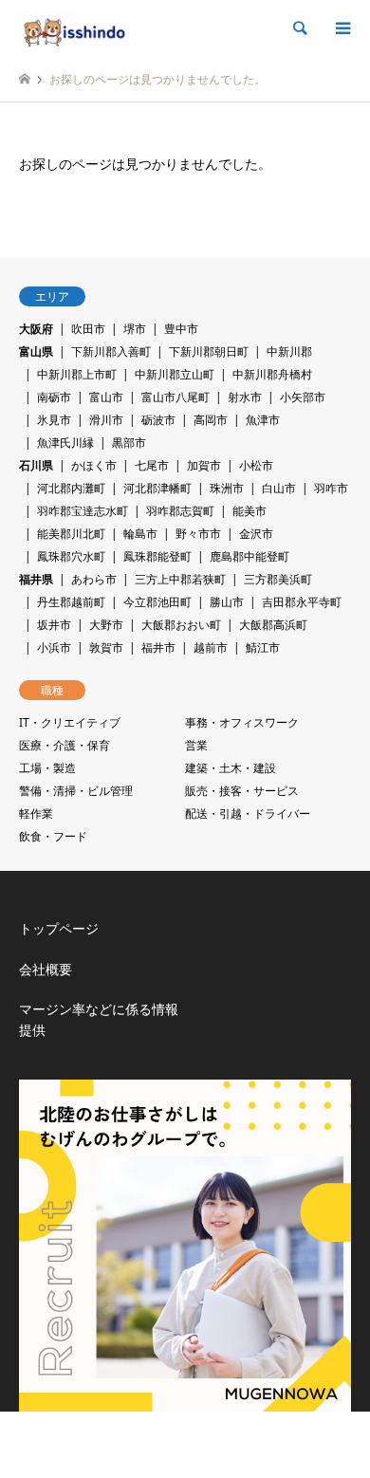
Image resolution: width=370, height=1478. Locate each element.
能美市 (249, 511)
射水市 (245, 397)
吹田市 (88, 329)
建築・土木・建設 (230, 768)
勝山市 (227, 602)
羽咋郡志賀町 (180, 511)
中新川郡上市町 (77, 374)
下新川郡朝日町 (209, 351)
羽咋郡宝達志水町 (82, 511)
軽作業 (36, 813)
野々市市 (198, 534)
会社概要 (45, 969)
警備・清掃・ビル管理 (76, 791)
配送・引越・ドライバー (247, 813)
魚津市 (263, 420)
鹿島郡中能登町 (249, 556)
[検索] (298, 28)
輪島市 (140, 534)
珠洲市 (227, 488)
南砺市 (54, 397)
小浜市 (54, 647)
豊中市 (181, 329)
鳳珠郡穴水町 (71, 556)
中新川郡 (289, 351)
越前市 (211, 647)
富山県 (36, 351)
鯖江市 (263, 647)
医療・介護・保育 (64, 745)
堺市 (134, 329)
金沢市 (256, 534)
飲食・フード (53, 836)
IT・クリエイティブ (69, 722)
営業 (196, 745)
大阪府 (36, 329)
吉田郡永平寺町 (302, 602)
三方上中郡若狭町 (180, 579)
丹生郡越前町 (71, 602)
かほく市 (94, 465)
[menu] (341, 28)
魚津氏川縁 (65, 442)
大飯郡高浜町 (273, 625)
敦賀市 (106, 647)
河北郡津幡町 (157, 488)
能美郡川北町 (71, 534)
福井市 (158, 647)
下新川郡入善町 (111, 351)
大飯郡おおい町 (181, 625)
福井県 (36, 579)
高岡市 (211, 420)
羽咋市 (331, 488)
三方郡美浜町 (278, 579)
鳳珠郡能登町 (157, 556)
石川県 (36, 465)
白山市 (279, 488)
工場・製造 (47, 768)
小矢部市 (302, 397)
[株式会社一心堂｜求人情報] (73, 28)
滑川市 (106, 420)
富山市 (106, 397)
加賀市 (204, 465)
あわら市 (94, 579)
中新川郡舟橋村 (272, 374)
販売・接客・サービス (242, 791)
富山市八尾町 (175, 397)
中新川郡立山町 (174, 374)
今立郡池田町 (157, 602)
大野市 (106, 625)
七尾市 (152, 465)
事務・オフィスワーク (242, 722)
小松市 (256, 465)
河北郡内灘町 (71, 488)
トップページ (59, 928)
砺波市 (158, 420)
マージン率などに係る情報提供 (98, 1019)
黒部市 (129, 442)
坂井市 (54, 625)
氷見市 (54, 420)
